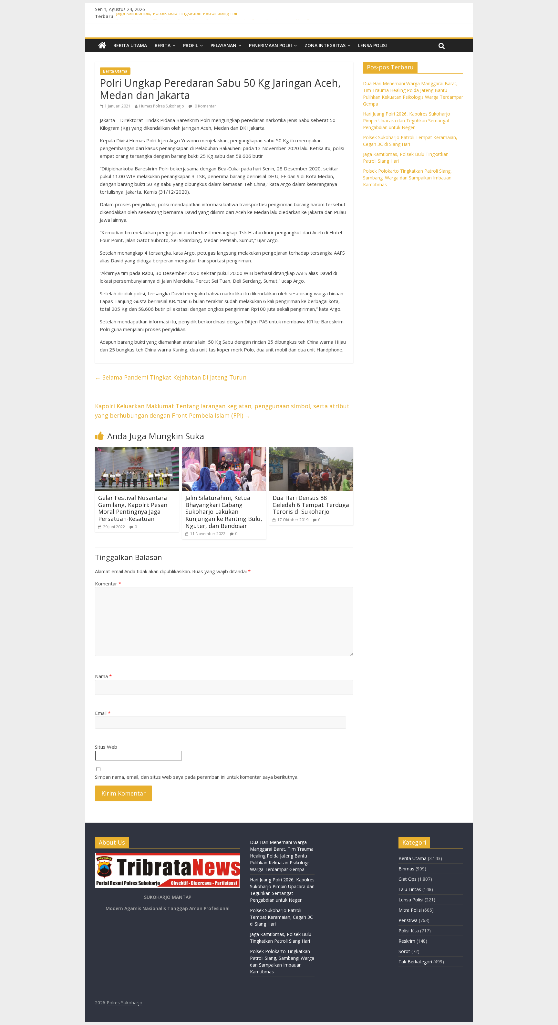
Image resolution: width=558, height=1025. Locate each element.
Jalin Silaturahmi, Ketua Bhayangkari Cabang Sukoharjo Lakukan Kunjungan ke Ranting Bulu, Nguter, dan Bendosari (223, 511)
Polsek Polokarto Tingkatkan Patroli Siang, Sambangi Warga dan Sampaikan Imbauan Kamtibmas (407, 178)
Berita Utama (130, 45)
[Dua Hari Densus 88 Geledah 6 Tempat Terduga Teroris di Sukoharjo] (311, 451)
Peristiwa (408, 920)
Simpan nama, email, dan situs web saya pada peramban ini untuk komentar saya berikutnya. (196, 777)
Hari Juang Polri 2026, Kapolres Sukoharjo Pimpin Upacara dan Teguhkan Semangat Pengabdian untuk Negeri (406, 120)
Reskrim (406, 941)
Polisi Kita (408, 931)
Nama (103, 676)
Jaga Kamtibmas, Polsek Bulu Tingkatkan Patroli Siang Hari (177, 16)
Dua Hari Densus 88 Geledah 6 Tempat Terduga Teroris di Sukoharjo (311, 504)
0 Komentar (205, 106)
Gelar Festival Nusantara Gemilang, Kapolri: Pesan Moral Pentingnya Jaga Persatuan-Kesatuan (132, 508)
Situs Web (106, 747)
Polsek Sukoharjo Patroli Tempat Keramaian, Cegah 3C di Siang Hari (281, 917)
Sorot (404, 951)
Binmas (406, 869)
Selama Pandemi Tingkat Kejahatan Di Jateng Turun (170, 377)
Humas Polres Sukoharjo (161, 106)
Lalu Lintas (409, 889)
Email (102, 713)
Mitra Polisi (410, 910)
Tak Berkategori (415, 962)
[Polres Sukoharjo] (102, 45)
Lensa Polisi (372, 45)
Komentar (108, 583)
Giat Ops (407, 879)
